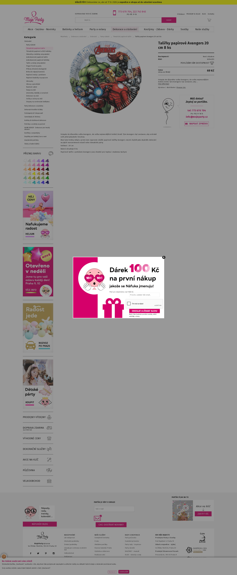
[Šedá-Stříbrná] (29, 161)
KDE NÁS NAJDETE (162, 535)
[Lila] (34, 161)
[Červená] (38, 169)
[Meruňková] (29, 169)
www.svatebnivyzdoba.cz (90, 569)
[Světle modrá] (38, 182)
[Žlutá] (34, 174)
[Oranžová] (34, 169)
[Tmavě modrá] (47, 182)
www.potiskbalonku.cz (166, 569)
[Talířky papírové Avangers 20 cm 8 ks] (105, 77)
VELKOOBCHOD (31, 480)
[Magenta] (43, 165)
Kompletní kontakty (102, 538)
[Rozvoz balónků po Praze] (38, 352)
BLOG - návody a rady (133, 555)
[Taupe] (29, 174)
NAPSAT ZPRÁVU (198, 123)
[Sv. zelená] (43, 178)
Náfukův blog (40, 524)
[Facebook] (30, 553)
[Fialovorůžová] (47, 161)
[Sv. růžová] (29, 165)
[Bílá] (25, 161)
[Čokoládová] (47, 174)
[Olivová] (34, 178)
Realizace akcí (100, 555)
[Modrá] (43, 182)
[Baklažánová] (47, 165)
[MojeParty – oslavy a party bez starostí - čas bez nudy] (34, 17)
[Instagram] (54, 553)
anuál (137, 551)
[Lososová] (25, 165)
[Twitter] (38, 553)
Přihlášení (181, 14)
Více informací (163, 84)
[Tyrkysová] (34, 182)
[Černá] (47, 169)
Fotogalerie (129, 558)
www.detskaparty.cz (114, 569)
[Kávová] (43, 174)
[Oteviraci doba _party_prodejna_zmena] (38, 296)
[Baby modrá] (25, 182)
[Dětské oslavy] (38, 408)
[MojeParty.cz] (43, 536)
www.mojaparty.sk (67, 569)
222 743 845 (139, 11)
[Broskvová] (25, 169)
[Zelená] (47, 178)
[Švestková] (43, 161)
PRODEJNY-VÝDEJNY (34, 417)
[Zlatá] (38, 174)
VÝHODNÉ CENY (32, 438)
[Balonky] (38, 240)
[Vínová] (43, 169)
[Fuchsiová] (38, 165)
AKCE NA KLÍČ (30, 459)
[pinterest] (46, 553)
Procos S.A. (181, 87)
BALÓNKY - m (130, 551)
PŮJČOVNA (29, 470)
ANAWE (141, 573)
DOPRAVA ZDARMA (33, 428)
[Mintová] (29, 182)
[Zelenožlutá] (29, 178)
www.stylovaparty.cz (189, 569)
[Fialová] (38, 161)
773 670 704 (125, 11)
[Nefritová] (25, 178)
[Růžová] (34, 165)
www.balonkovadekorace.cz (140, 569)
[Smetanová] (25, 174)
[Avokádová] (38, 178)
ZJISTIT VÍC (203, 513)
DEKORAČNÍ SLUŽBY (34, 448)
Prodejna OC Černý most (165, 558)
